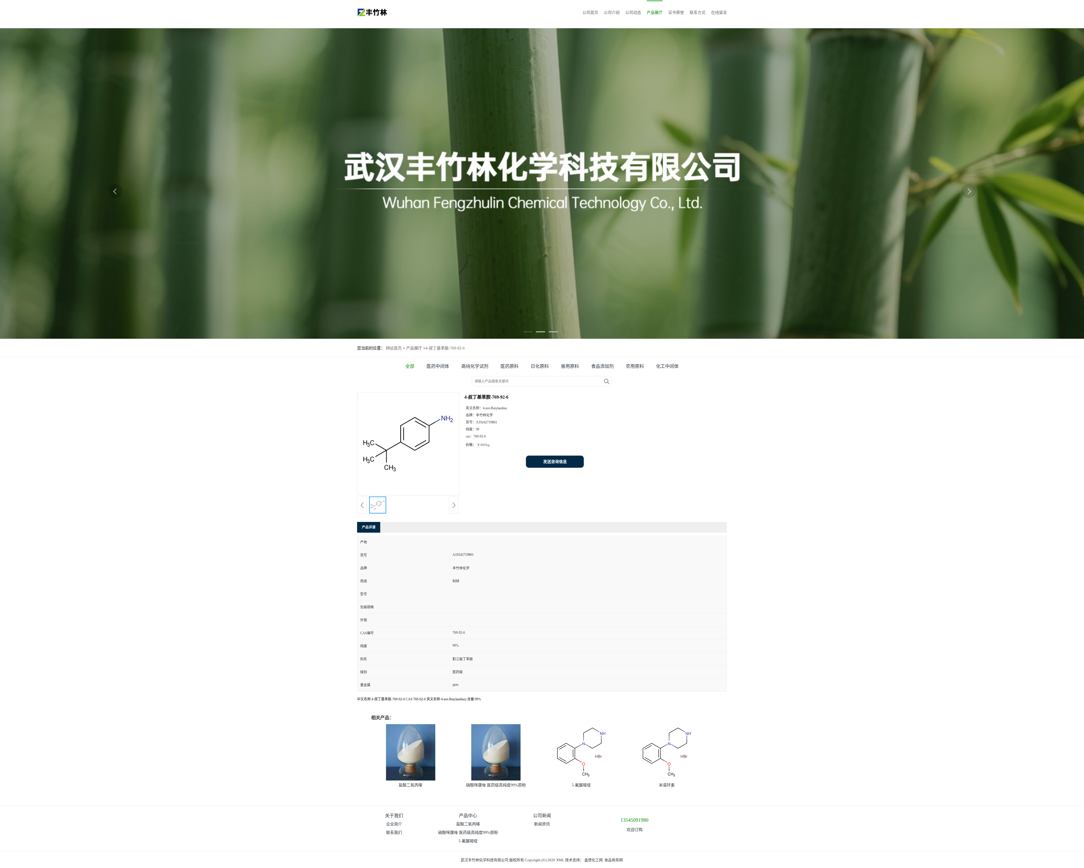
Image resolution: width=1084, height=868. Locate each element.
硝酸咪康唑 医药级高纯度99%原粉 (496, 785)
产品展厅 (655, 12)
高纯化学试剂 (474, 366)
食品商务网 (613, 860)
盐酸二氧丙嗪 (410, 785)
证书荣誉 (676, 12)
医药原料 (510, 366)
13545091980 (634, 820)
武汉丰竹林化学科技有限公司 (484, 860)
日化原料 (540, 366)
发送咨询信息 (555, 462)
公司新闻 (542, 815)
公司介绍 (612, 12)
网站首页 (394, 348)
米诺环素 (667, 785)
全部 (409, 366)
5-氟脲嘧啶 (581, 785)
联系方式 (697, 12)
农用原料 (635, 366)
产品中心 (468, 815)
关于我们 (394, 815)
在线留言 (719, 12)
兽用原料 (570, 366)
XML (560, 860)
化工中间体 (667, 366)
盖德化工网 (593, 860)
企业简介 (394, 824)
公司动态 (633, 12)
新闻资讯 (542, 824)
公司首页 (590, 12)
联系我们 (394, 832)
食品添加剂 (602, 366)
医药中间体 (438, 366)
